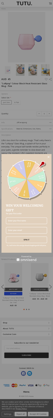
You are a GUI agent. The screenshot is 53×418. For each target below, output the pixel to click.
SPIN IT (26, 240)
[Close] (49, 157)
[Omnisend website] (26, 258)
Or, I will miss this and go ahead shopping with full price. (26, 245)
